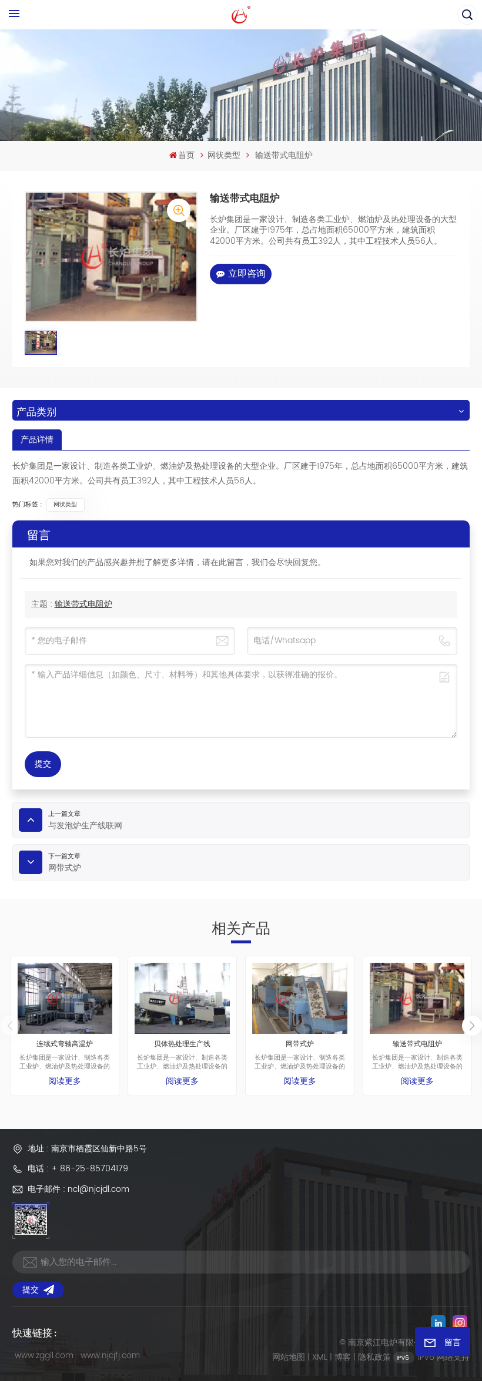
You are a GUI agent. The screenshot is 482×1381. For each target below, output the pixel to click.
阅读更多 (64, 1081)
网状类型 (223, 155)
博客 (342, 1357)
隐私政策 (374, 1357)
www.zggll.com (44, 1355)
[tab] (37, 439)
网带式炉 (300, 1045)
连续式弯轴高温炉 (64, 1045)
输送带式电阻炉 (83, 604)
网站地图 (288, 1357)
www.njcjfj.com (110, 1355)
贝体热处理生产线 (182, 1045)
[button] (472, 1026)
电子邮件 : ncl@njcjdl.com (78, 1189)
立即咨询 (247, 273)
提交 (30, 1289)
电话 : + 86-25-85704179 (78, 1168)
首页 (186, 155)
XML (319, 1357)
